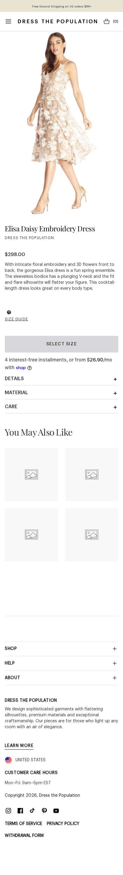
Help (10, 663)
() (115, 21)
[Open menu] (8, 21)
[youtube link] (56, 810)
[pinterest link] (44, 810)
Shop (11, 649)
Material (16, 392)
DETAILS (14, 378)
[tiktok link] (32, 810)
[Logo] (57, 21)
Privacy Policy (63, 824)
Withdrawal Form (24, 836)
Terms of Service (23, 824)
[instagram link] (8, 810)
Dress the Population (59, 795)
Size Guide (16, 319)
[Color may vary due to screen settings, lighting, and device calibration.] (9, 313)
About (12, 678)
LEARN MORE (19, 746)
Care (11, 406)
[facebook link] (20, 810)
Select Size (61, 344)
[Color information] (9, 312)
